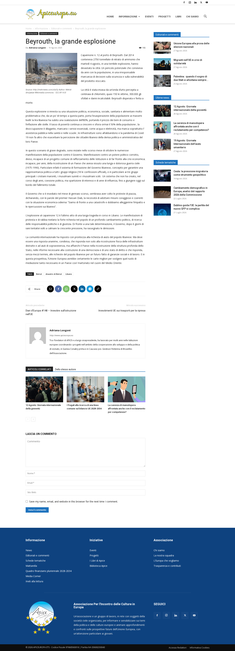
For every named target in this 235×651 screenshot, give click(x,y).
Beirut (39, 274)
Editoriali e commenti (61, 28)
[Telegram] (90, 288)
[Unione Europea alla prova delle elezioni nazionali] (162, 48)
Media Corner (33, 576)
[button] (205, 16)
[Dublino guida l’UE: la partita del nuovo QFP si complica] (162, 210)
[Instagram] (189, 2)
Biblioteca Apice (98, 565)
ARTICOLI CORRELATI (39, 369)
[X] (201, 2)
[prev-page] (28, 419)
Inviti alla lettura (34, 581)
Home (110, 16)
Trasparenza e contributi (167, 565)
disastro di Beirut (54, 274)
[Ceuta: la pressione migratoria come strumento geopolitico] (162, 176)
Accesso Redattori (177, 647)
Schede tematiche (36, 560)
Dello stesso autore (65, 369)
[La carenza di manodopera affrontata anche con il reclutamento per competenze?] (126, 389)
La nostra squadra (164, 555)
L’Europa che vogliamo (166, 560)
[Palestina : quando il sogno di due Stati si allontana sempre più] (162, 81)
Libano (69, 274)
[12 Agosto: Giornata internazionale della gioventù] (44, 389)
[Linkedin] (195, 2)
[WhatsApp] (66, 288)
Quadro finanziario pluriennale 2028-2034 (49, 571)
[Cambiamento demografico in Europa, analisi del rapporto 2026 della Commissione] (162, 192)
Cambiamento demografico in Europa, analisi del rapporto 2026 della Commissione (190, 191)
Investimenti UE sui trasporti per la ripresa (121, 310)
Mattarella (31, 565)
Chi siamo (192, 16)
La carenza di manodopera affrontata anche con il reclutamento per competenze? (126, 408)
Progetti (164, 16)
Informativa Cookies (199, 647)
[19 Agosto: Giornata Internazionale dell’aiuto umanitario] (162, 145)
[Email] (50, 288)
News (29, 550)
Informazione (128, 16)
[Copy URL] (97, 288)
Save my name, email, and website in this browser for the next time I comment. (73, 501)
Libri (178, 16)
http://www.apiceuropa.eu (61, 335)
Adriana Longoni (37, 47)
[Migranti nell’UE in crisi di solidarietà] (162, 64)
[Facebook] (184, 2)
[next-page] (33, 419)
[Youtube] (206, 2)
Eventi (149, 16)
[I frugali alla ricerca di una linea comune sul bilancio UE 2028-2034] (85, 389)
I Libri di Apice (97, 560)
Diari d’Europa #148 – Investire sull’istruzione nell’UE (51, 312)
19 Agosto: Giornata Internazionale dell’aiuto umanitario (187, 144)
